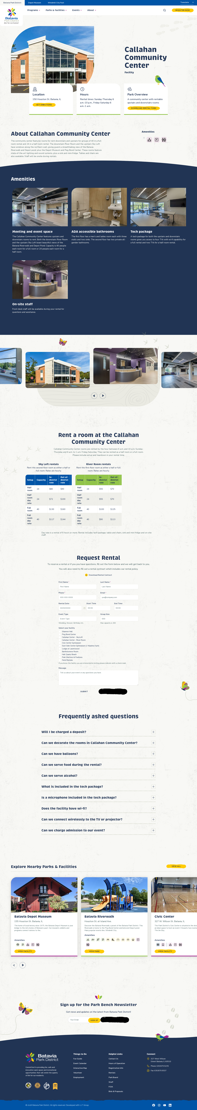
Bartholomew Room (70, 651)
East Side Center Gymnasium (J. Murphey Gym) (80, 646)
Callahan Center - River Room (74, 640)
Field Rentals (67, 660)
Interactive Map (80, 1068)
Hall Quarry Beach (69, 654)
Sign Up (94, 1020)
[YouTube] (164, 1105)
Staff (111, 1082)
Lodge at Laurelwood (70, 648)
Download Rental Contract (100, 575)
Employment (78, 1077)
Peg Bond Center (69, 634)
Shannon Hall (67, 631)
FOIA (111, 1087)
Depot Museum (34, 2)
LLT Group (84, 1105)
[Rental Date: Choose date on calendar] (84, 608)
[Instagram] (159, 1105)
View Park (94, 951)
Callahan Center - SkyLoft (72, 637)
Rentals (112, 1073)
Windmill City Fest (56, 2)
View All (176, 866)
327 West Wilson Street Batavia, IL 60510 (161, 1060)
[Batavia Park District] (11, 15)
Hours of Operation (117, 1063)
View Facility (25, 951)
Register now (182, 10)
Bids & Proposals (116, 1091)
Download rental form (143, 108)
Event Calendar (80, 1063)
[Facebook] (153, 1105)
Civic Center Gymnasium (71, 643)
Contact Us (113, 1058)
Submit (84, 691)
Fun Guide (77, 1058)
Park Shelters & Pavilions (72, 657)
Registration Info (116, 1068)
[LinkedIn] (170, 1105)
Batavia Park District (12, 2)
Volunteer (77, 1073)
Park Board (113, 1077)
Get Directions (44, 105)
